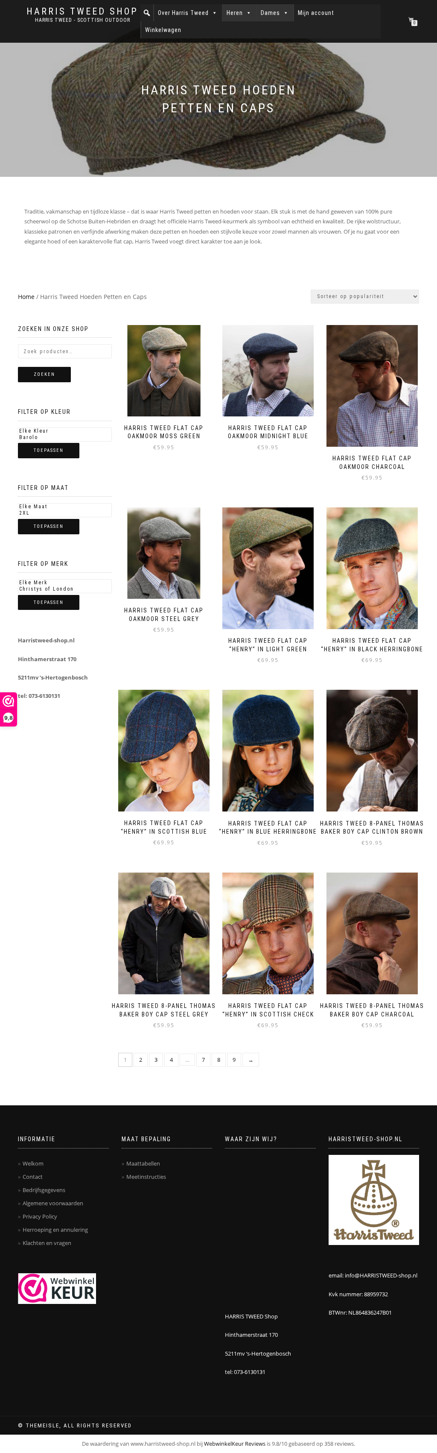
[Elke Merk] (64, 583)
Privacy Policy (40, 1216)
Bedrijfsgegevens (44, 1190)
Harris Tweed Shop (82, 11)
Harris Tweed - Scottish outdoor (82, 20)
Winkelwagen (163, 29)
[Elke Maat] (64, 507)
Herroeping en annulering (55, 1229)
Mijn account (316, 12)
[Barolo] (64, 437)
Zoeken (44, 374)
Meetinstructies (146, 1177)
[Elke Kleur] (64, 431)
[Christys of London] (64, 589)
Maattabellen (143, 1163)
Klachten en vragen (47, 1243)
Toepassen (49, 450)
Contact (33, 1177)
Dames (270, 12)
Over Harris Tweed (183, 12)
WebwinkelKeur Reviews (234, 1443)
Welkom (33, 1163)
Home (26, 297)
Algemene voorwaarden (53, 1203)
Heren (235, 12)
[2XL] (64, 513)
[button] (146, 12)
